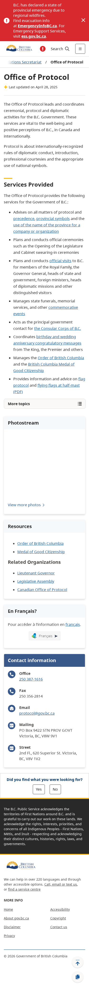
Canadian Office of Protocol (42, 589)
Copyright (58, 918)
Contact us (58, 927)
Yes (39, 789)
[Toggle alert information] (43, 49)
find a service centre (24, 889)
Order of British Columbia (61, 357)
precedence (23, 218)
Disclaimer (12, 927)
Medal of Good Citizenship (41, 551)
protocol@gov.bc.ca (37, 713)
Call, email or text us (60, 884)
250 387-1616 (31, 679)
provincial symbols (53, 218)
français (73, 624)
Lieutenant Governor (36, 573)
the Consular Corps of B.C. (57, 328)
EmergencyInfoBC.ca (37, 25)
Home (8, 909)
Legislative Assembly (35, 581)
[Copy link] (77, 977)
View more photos (24, 504)
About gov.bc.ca (16, 918)
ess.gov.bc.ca (33, 36)
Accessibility (60, 909)
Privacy (9, 935)
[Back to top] (77, 962)
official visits (60, 260)
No (55, 789)
